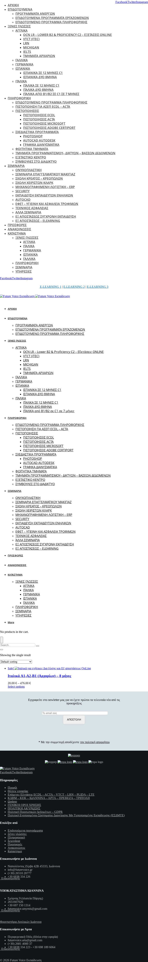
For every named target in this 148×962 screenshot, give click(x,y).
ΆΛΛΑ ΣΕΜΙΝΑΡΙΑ (28, 212)
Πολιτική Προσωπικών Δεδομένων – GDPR (35, 811)
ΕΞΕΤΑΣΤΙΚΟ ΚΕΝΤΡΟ (30, 157)
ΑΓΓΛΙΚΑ (21, 30)
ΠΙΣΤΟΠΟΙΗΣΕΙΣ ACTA (39, 119)
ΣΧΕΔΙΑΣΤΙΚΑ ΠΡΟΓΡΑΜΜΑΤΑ (37, 132)
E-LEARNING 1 (50, 286)
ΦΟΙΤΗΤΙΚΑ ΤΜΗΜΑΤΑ (31, 149)
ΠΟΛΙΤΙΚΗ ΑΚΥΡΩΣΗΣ (24, 808)
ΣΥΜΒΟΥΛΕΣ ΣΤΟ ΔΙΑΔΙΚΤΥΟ (36, 161)
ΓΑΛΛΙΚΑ (21, 60)
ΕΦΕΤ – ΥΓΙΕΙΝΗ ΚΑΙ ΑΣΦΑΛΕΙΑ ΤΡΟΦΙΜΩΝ (46, 204)
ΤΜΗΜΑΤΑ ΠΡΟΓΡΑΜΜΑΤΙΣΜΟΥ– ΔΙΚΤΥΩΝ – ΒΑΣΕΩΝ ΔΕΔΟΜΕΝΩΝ (65, 153)
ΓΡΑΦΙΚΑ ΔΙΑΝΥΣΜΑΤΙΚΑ (41, 145)
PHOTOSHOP (33, 136)
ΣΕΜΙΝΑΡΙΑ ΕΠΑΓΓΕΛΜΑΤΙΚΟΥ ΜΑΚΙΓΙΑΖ (45, 174)
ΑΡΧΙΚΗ (13, 5)
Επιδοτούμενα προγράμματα (25, 830)
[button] (11, 622)
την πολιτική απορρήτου (95, 742)
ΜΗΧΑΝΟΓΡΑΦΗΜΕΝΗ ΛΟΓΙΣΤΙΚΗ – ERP (45, 187)
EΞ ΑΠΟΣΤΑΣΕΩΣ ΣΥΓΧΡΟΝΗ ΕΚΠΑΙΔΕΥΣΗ (45, 216)
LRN (26, 43)
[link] (121, 2)
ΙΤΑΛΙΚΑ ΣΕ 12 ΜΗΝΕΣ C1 (41, 85)
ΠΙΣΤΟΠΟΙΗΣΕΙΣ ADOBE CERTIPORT (49, 128)
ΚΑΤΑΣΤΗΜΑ (17, 233)
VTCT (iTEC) (31, 39)
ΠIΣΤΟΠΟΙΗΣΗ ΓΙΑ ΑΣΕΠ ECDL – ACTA (42, 107)
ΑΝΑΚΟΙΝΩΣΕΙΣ (19, 229)
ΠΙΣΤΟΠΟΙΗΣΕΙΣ (27, 111)
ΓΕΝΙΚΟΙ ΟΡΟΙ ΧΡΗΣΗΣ (24, 805)
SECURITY (22, 191)
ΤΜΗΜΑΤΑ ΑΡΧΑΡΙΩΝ (39, 56)
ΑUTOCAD (22, 200)
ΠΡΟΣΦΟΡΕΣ (17, 225)
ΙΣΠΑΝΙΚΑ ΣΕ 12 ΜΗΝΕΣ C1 (43, 73)
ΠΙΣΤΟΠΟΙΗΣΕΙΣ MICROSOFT (44, 123)
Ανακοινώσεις (16, 847)
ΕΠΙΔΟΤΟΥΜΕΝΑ (20, 9)
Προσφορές (15, 844)
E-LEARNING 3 (97, 286)
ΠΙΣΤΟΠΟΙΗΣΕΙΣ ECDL (39, 115)
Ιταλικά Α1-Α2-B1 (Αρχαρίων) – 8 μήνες (39, 676)
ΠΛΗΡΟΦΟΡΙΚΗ (19, 98)
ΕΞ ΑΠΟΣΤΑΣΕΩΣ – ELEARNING (37, 221)
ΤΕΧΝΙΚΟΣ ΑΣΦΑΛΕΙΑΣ (31, 208)
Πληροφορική (16, 837)
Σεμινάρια (14, 840)
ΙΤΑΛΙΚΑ (21, 81)
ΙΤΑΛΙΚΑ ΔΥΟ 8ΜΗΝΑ (38, 90)
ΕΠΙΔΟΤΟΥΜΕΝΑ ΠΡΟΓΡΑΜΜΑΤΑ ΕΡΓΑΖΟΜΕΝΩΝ (52, 18)
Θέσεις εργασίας (18, 791)
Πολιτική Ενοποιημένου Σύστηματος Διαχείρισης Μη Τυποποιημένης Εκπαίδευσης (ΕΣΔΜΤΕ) (66, 815)
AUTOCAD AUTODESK (39, 140)
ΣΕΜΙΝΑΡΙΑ (16, 166)
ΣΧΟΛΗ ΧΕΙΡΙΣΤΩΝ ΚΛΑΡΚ (34, 183)
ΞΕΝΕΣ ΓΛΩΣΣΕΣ (19, 26)
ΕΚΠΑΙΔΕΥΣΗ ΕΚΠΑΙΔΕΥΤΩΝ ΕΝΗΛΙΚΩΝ (44, 195)
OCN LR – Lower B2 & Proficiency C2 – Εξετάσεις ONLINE (67, 35)
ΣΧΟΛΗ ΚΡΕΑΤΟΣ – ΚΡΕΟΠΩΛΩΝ (39, 178)
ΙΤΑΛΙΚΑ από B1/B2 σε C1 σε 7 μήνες (51, 94)
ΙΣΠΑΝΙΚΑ (22, 68)
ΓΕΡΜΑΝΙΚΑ (24, 64)
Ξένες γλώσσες (17, 834)
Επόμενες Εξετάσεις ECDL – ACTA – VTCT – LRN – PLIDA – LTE (51, 794)
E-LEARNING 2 (74, 286)
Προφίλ (12, 787)
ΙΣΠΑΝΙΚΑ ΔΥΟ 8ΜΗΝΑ (40, 77)
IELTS (27, 52)
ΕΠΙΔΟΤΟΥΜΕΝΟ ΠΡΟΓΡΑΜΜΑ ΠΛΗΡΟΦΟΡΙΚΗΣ (51, 22)
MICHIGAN (31, 47)
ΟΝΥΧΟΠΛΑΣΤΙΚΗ (28, 170)
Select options (16, 686)
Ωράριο (12, 801)
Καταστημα (15, 851)
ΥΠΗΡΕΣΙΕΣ (23, 271)
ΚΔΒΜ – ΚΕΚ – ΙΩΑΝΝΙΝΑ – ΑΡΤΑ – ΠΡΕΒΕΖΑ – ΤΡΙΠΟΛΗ (49, 798)
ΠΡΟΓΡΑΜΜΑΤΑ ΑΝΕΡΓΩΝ (35, 14)
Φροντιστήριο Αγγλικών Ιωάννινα (20, 921)
